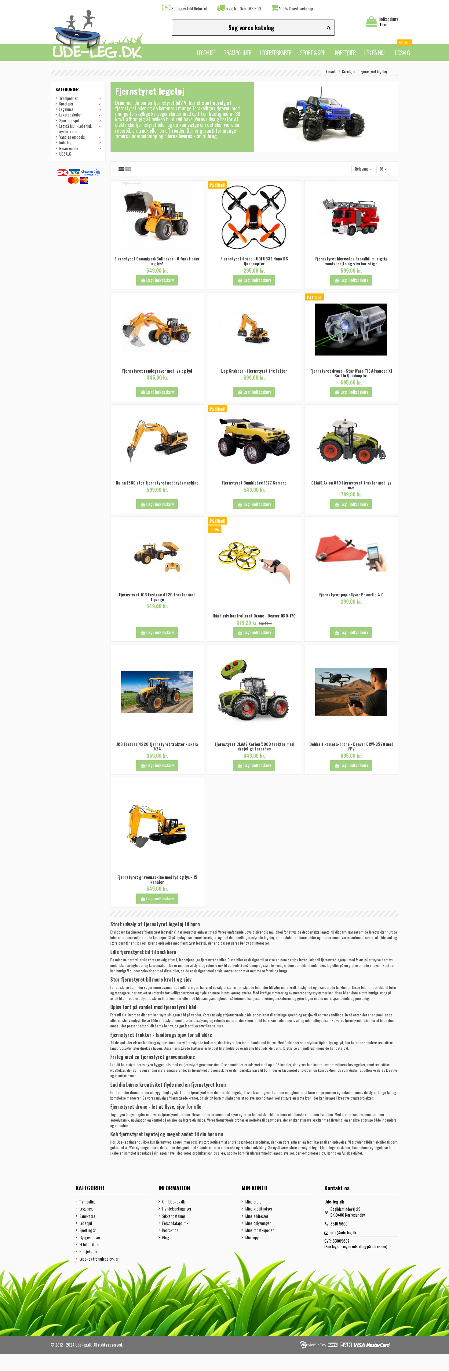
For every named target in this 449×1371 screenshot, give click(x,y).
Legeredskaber (70, 114)
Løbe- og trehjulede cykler (99, 1259)
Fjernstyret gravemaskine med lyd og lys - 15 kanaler (157, 879)
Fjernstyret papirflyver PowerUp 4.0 (351, 595)
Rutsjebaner (88, 1251)
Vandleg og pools (72, 137)
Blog (165, 1237)
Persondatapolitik (175, 1223)
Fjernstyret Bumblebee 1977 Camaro (254, 483)
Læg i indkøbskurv (160, 280)
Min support (254, 1237)
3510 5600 (339, 1224)
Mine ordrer (254, 1201)
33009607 (341, 1241)
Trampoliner (68, 98)
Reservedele (68, 148)
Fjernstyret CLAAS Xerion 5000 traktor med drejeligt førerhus (254, 746)
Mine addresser (256, 1216)
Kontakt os (170, 1230)
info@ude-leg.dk (343, 1232)
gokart (114, 1147)
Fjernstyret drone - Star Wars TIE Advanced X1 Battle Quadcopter (351, 373)
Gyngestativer (89, 1237)
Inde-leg (65, 142)
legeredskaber (339, 1147)
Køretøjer (66, 103)
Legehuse (66, 109)
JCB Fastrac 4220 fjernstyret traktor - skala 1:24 (157, 746)
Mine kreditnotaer (258, 1208)
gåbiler (369, 1141)
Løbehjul (85, 1223)
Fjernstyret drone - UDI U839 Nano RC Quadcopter (254, 261)
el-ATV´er (128, 1147)
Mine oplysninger (258, 1223)
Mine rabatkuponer (259, 1230)
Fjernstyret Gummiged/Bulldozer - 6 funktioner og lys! (157, 261)
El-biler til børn (90, 1244)
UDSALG (65, 154)
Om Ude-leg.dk (173, 1201)
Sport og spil (69, 120)
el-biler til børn (386, 1141)
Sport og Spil (88, 1230)
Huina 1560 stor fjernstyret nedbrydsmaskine (157, 483)
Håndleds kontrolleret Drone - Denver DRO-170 (254, 616)
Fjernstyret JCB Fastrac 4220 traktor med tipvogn (157, 597)
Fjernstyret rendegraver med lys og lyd (157, 371)
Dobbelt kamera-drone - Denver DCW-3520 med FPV (351, 746)
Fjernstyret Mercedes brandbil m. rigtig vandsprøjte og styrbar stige (351, 261)
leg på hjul (319, 1147)
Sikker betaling (173, 1216)
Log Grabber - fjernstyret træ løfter (254, 371)
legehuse (381, 1147)
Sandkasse (87, 1216)
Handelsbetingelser (176, 1208)
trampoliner (360, 1147)
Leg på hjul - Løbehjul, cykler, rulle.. (75, 128)
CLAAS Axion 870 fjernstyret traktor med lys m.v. (351, 485)
